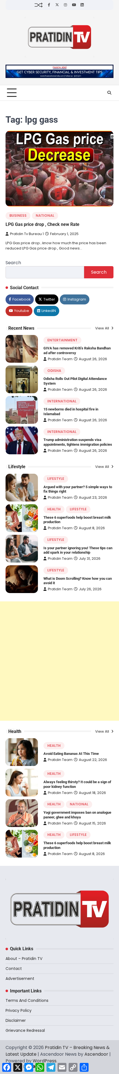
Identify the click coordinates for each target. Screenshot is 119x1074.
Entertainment (62, 340)
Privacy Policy (19, 1010)
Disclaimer (16, 1020)
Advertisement (20, 978)
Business (18, 215)
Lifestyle (55, 478)
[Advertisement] (59, 661)
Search (13, 262)
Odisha (54, 370)
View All (102, 328)
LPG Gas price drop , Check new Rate (42, 224)
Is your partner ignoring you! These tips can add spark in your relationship (77, 550)
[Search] (109, 93)
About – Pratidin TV (24, 958)
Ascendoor (96, 1054)
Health (54, 509)
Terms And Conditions (27, 1000)
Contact (14, 968)
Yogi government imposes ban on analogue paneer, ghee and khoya (77, 814)
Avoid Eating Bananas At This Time (71, 754)
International (61, 401)
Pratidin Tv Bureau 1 (27, 233)
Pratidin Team (60, 359)
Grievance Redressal (25, 1030)
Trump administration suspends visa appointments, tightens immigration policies (77, 442)
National (45, 215)
